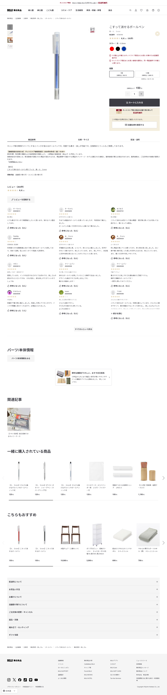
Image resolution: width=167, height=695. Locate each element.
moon (67, 291)
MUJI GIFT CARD (115, 671)
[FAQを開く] (153, 10)
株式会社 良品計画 (142, 675)
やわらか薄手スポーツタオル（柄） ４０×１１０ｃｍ (147, 549)
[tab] (10, 27)
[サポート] (158, 10)
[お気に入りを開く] (141, 10)
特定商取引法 (39, 687)
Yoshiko (16, 236)
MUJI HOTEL (88, 678)
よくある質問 (62, 678)
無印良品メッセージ (142, 667)
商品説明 (31, 139)
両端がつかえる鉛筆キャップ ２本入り (122, 486)
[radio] (111, 48)
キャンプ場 (87, 667)
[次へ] (164, 478)
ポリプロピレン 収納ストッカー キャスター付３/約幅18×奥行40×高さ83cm (96, 551)
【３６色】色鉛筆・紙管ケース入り (147, 486)
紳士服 (40, 10)
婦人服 (31, 10)
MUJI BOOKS (88, 675)
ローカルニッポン (63, 667)
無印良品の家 (88, 660)
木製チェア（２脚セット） (70, 548)
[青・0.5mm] (123, 48)
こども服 (50, 10)
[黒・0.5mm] (117, 48)
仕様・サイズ (83, 139)
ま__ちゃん (69, 236)
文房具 (26, 18)
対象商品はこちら (15, 162)
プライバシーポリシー (14, 687)
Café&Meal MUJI (89, 664)
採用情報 (139, 664)
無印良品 (10, 18)
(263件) (130, 38)
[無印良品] (14, 660)
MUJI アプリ (114, 660)
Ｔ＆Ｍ (119, 291)
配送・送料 (135, 139)
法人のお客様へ (115, 675)
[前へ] (2, 478)
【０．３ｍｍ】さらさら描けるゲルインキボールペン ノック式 (71, 487)
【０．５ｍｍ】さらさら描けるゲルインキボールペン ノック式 (19, 487)
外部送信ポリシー (28, 687)
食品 (110, 10)
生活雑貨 (79, 10)
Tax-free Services (115, 678)
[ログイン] (135, 10)
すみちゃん (17, 291)
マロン (15, 264)
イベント (61, 664)
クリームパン (70, 264)
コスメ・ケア (66, 10)
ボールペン (48, 18)
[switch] (157, 33)
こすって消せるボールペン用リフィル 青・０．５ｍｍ (27, 169)
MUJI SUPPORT (63, 671)
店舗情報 (61, 660)
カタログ (113, 664)
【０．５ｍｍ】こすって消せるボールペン (18, 549)
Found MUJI (88, 671)
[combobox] (10, 691)
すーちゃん (17, 208)
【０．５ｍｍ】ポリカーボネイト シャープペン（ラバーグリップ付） (44, 487)
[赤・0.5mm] (111, 48)
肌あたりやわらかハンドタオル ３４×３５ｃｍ (122, 549)
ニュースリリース (141, 660)
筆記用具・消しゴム (36, 18)
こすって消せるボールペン (63, 18)
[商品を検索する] (130, 10)
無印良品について (141, 671)
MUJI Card (113, 667)
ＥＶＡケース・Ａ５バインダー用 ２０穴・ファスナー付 (96, 487)
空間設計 (61, 675)
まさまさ (120, 208)
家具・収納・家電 (93, 10)
